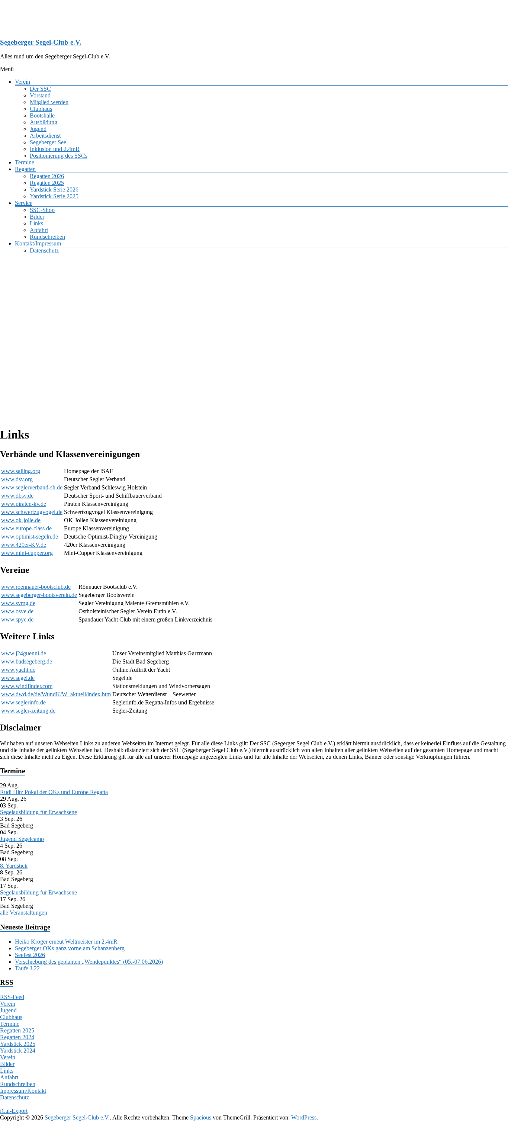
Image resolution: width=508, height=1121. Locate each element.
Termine (24, 162)
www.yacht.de (18, 670)
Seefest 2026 (30, 955)
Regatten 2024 (17, 1037)
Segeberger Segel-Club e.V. (40, 42)
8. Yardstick (14, 866)
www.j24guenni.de (23, 653)
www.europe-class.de (26, 528)
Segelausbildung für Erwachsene (38, 812)
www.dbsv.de (17, 495)
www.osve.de (17, 611)
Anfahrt (39, 230)
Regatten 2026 (47, 176)
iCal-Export (14, 1111)
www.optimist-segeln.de (29, 536)
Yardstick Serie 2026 (54, 189)
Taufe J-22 (27, 968)
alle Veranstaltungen (23, 912)
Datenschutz (44, 250)
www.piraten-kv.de (23, 504)
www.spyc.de (17, 619)
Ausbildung (43, 122)
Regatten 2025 (47, 183)
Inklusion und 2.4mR (55, 149)
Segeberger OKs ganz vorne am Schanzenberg (70, 948)
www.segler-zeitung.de (28, 710)
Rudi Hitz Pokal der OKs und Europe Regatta (54, 792)
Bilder (37, 216)
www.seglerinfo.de (23, 702)
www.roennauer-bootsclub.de (36, 587)
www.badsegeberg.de (26, 661)
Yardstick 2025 (17, 1044)
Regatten (25, 169)
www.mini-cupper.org (27, 553)
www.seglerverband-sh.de (31, 487)
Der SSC (40, 89)
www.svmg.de (18, 603)
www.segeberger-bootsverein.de (39, 595)
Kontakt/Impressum (38, 243)
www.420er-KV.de (23, 545)
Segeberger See (48, 142)
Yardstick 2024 (17, 1050)
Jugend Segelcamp (22, 839)
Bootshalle (42, 115)
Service (23, 203)
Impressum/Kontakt (23, 1091)
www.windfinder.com (26, 686)
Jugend (38, 129)
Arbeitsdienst (45, 135)
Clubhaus (41, 109)
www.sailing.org (20, 471)
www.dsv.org (17, 479)
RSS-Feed (12, 997)
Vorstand (40, 95)
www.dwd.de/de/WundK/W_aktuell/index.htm (56, 694)
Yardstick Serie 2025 (54, 196)
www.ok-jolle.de (21, 520)
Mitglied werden (49, 102)
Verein (22, 81)
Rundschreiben (47, 237)
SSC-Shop (42, 210)
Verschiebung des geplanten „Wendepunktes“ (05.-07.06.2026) (89, 961)
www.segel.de (18, 678)
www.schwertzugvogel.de (31, 512)
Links (36, 223)
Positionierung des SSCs (58, 155)
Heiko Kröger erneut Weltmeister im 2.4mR (66, 941)
